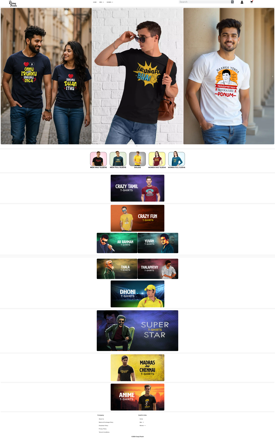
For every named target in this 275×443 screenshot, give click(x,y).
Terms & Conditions (104, 432)
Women (109, 2)
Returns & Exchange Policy (106, 422)
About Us (101, 419)
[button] (2, 76)
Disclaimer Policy (103, 425)
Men (100, 2)
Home (95, 2)
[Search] (232, 1)
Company (100, 415)
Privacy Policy (102, 429)
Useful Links (142, 415)
